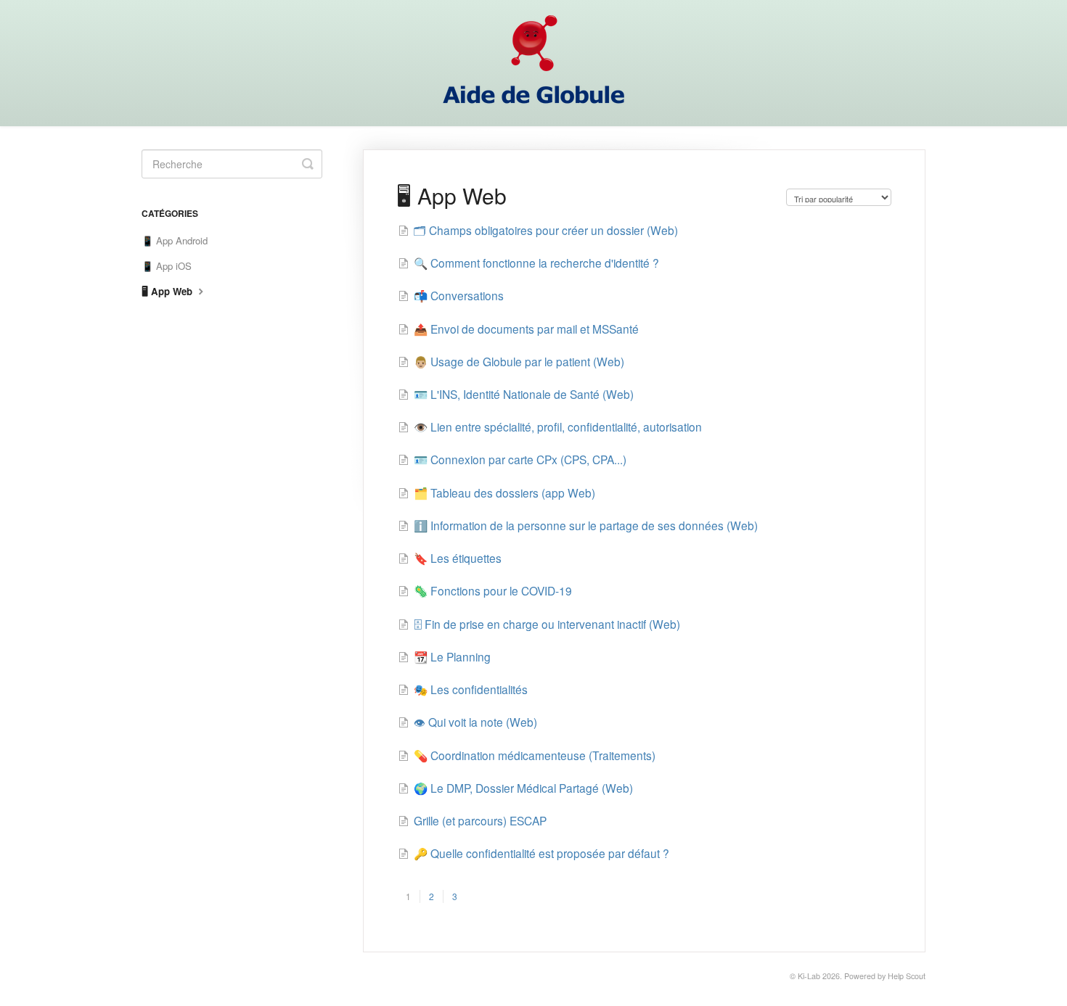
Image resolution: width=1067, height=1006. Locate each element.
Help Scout (906, 975)
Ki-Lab (809, 975)
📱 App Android (175, 240)
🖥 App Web (168, 291)
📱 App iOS (167, 266)
